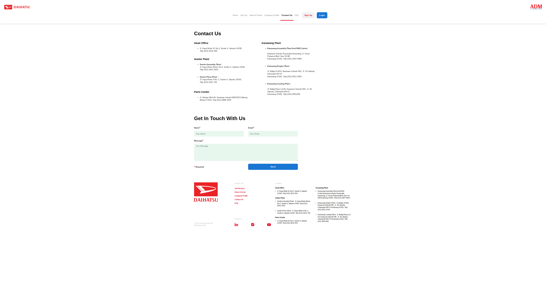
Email (251, 127)
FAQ (297, 15)
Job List (243, 15)
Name (197, 127)
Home (235, 15)
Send (273, 167)
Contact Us (287, 15)
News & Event (256, 15)
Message (198, 140)
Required (199, 167)
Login (322, 15)
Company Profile (271, 15)
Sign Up (308, 15)
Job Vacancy (240, 188)
